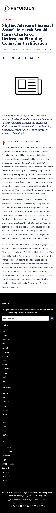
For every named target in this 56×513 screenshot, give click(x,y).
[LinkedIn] (28, 505)
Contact (5, 480)
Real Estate (6, 369)
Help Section (6, 402)
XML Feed (33, 496)
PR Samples (6, 447)
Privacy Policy (7, 476)
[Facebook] (21, 505)
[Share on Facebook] (12, 58)
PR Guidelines (7, 451)
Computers (6, 339)
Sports (4, 377)
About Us (5, 393)
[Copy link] (37, 58)
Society (5, 373)
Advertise (5, 472)
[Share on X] (19, 58)
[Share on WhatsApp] (31, 58)
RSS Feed (5, 435)
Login (4, 406)
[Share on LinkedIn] (25, 58)
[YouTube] (35, 505)
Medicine (5, 364)
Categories (6, 431)
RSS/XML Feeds (8, 464)
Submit (4, 418)
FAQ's (4, 460)
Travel (4, 381)
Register (5, 410)
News (4, 422)
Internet (5, 348)
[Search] (52, 318)
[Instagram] (42, 505)
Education (5, 352)
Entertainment (7, 356)
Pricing (4, 414)
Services (5, 397)
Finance (48, 49)
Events (4, 360)
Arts (3, 331)
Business (5, 335)
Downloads (6, 455)
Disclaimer (42, 492)
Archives (5, 427)
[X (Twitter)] (14, 505)
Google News (7, 468)
